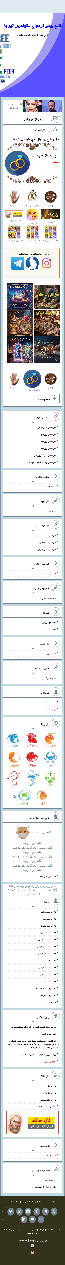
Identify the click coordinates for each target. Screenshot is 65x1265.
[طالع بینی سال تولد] (32, 852)
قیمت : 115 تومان (32, 890)
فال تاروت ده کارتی (47, 974)
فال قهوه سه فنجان (47, 542)
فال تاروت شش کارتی (46, 960)
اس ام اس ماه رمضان (47, 427)
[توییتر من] (11, 1212)
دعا (54, 629)
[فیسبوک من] (37, 1212)
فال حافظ (52, 1085)
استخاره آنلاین (50, 486)
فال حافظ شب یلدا (48, 1099)
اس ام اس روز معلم (48, 441)
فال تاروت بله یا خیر (47, 995)
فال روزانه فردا (49, 1180)
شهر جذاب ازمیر (49, 1033)
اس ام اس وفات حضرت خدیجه (42, 462)
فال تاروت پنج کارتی (47, 953)
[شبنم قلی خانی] (13, 106)
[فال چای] (47, 350)
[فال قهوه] (47, 324)
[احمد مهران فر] (52, 106)
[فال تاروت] (47, 297)
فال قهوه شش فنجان (47, 549)
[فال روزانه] (20, 297)
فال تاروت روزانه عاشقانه (45, 988)
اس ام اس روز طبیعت (47, 434)
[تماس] (19, 1212)
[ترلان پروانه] (32, 106)
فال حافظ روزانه (49, 1092)
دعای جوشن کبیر (48, 622)
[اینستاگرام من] (28, 1212)
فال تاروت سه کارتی (47, 939)
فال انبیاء (52, 511)
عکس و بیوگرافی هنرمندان (44, 1187)
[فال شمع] (20, 324)
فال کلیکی (51, 653)
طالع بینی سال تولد (48, 876)
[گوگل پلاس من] (41, 1219)
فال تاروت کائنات (48, 925)
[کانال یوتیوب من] (32, 1219)
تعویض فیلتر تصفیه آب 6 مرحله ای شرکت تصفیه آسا (33, 1026)
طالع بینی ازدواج (49, 598)
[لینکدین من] (23, 1219)
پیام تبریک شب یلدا (47, 1106)
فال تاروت (51, 1002)
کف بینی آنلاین (50, 573)
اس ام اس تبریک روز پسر (45, 455)
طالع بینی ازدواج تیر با (35, 118)
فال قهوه (52, 535)
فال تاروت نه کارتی (48, 967)
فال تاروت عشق (49, 981)
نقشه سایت (23, 1240)
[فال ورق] (20, 350)
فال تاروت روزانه (48, 911)
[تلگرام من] (45, 1212)
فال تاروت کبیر (49, 918)
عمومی (40, 398)
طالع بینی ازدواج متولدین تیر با (33, 25)
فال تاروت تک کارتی (47, 932)
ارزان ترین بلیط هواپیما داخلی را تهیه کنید (38, 1054)
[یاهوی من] (54, 1212)
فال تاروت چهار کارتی (47, 946)
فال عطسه (51, 1155)
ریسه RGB (51, 702)
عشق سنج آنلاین (49, 678)
